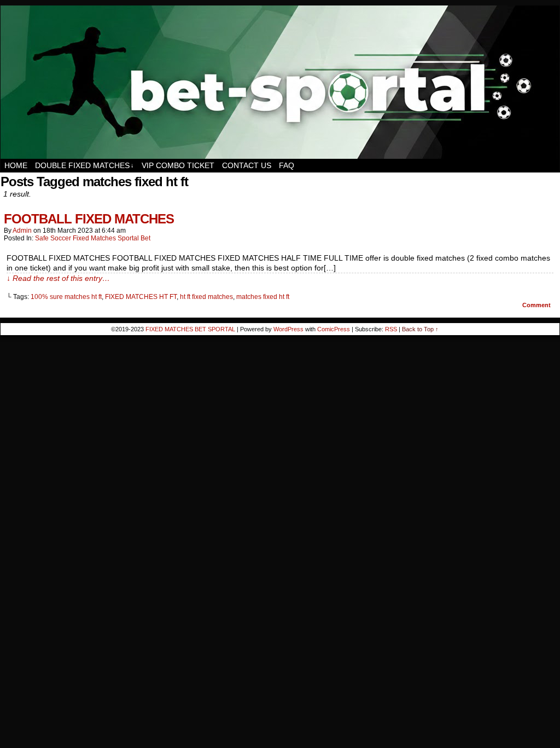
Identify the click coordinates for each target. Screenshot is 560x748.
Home (15, 165)
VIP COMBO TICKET (178, 165)
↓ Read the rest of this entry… (58, 278)
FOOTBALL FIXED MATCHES (89, 218)
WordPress (288, 329)
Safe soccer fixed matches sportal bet (92, 238)
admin (22, 230)
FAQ (286, 165)
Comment (537, 305)
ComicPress (333, 329)
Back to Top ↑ (420, 329)
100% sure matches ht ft (66, 297)
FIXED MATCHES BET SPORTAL (190, 329)
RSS (391, 329)
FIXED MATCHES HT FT (141, 297)
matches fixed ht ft (262, 297)
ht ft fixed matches (206, 297)
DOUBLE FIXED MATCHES (84, 165)
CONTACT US (246, 165)
